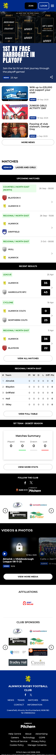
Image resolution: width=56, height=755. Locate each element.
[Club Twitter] (31, 483)
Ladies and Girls (26, 167)
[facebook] (25, 695)
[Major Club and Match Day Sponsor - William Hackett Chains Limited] (38, 652)
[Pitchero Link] (35, 491)
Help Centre (14, 734)
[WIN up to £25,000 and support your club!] (15, 93)
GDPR (42, 737)
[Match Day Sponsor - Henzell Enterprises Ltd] (18, 515)
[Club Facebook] (25, 483)
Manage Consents (37, 745)
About (28, 734)
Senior (7, 167)
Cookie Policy (17, 745)
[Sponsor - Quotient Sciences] (18, 652)
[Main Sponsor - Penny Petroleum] (18, 505)
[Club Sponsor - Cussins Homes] (38, 662)
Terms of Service (18, 741)
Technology (29, 737)
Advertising (41, 734)
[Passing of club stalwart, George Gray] (15, 130)
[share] (51, 77)
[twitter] (31, 695)
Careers (15, 737)
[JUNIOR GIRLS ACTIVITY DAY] (15, 111)
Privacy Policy (38, 741)
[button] (51, 77)
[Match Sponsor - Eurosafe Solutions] (38, 505)
